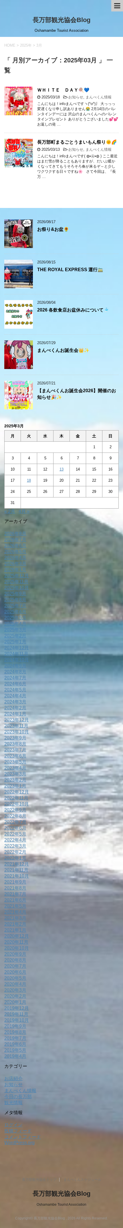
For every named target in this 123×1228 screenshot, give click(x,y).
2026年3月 (15, 563)
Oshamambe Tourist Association (61, 1205)
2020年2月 (15, 996)
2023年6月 (15, 755)
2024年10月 (16, 659)
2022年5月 (15, 834)
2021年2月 (15, 924)
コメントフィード (22, 1136)
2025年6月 (15, 611)
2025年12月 (16, 575)
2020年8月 (15, 960)
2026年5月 (15, 551)
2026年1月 (15, 569)
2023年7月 (15, 749)
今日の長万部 (18, 1096)
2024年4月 (15, 695)
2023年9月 (15, 737)
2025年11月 (16, 581)
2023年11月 (16, 725)
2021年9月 (15, 882)
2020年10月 (16, 948)
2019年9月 (15, 1026)
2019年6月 (15, 1044)
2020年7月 (15, 966)
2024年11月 (16, 653)
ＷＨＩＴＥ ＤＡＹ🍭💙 (63, 90)
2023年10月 (16, 731)
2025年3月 (15, 629)
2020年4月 (15, 984)
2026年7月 (15, 539)
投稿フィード (18, 1130)
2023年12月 (16, 719)
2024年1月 (15, 713)
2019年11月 (16, 1014)
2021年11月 (16, 870)
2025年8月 (15, 599)
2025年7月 (15, 605)
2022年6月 (15, 828)
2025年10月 (16, 587)
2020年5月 (15, 978)
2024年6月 (15, 683)
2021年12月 (16, 864)
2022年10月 (16, 804)
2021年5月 (15, 906)
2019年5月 (15, 1050)
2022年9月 (15, 810)
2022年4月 (15, 840)
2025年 (26, 45)
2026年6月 (15, 545)
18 (29, 480)
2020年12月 (16, 936)
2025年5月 (15, 617)
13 (61, 469)
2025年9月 (15, 593)
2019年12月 (16, 1008)
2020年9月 (15, 954)
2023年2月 (15, 779)
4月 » (24, 511)
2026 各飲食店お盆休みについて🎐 (73, 310)
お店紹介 (13, 1078)
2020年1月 (15, 1002)
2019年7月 (15, 1038)
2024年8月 (15, 671)
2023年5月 (15, 761)
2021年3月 (15, 918)
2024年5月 (15, 689)
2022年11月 (16, 797)
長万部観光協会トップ (39, 1180)
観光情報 (13, 1102)
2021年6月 (15, 900)
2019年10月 (16, 1020)
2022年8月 (15, 816)
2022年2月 (15, 852)
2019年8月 (15, 1032)
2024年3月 (15, 701)
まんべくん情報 (99, 97)
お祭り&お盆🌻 (53, 229)
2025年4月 (15, 623)
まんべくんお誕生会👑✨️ (63, 350)
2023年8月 (15, 743)
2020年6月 (15, 972)
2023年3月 (15, 773)
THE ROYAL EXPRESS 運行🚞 (70, 269)
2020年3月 (15, 990)
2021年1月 (15, 930)
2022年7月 (15, 822)
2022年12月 (16, 791)
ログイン (13, 1124)
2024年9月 (15, 665)
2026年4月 (15, 557)
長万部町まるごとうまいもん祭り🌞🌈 (77, 142)
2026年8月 (15, 533)
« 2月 (9, 511)
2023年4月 (15, 767)
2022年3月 (15, 846)
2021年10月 (16, 876)
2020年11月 (16, 942)
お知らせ (75, 97)
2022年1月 (15, 858)
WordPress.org (19, 1142)
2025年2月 (15, 635)
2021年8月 (15, 888)
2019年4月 (15, 1056)
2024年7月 (15, 677)
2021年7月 (15, 894)
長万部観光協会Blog (61, 19)
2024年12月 (16, 647)
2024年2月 (15, 707)
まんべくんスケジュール (82, 1180)
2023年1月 (15, 785)
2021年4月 (15, 912)
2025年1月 (15, 641)
